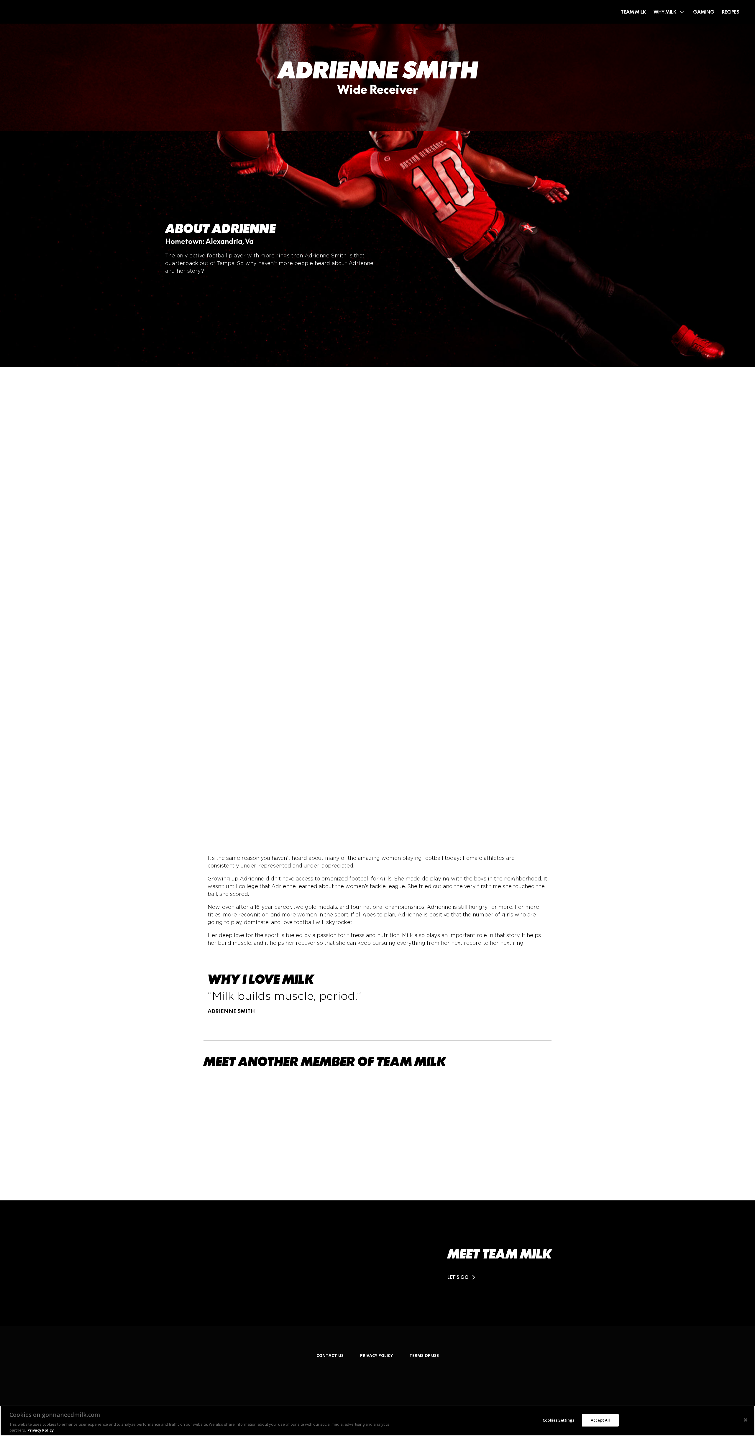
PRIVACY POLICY (376, 1355)
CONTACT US (330, 1355)
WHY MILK (665, 12)
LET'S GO (458, 1277)
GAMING (703, 12)
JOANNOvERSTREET (480, 1117)
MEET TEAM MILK (499, 1254)
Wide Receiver (377, 89)
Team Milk (633, 12)
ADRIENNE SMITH (378, 70)
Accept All (600, 1420)
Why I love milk (261, 979)
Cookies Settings (558, 1420)
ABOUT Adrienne (220, 228)
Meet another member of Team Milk (324, 1060)
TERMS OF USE (424, 1355)
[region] (377, 1420)
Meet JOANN (458, 1141)
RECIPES (730, 12)
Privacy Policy (40, 1429)
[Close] (745, 1420)
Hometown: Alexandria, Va (209, 241)
